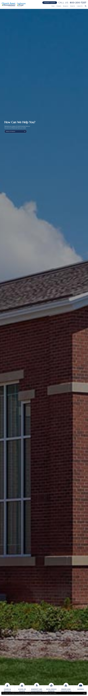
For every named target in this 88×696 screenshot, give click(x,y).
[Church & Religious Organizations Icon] (7, 686)
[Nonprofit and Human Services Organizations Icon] (36, 686)
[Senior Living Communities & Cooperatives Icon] (66, 686)
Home (53, 6)
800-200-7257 (78, 2)
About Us (72, 6)
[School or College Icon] (22, 686)
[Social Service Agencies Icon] (51, 686)
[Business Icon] (80, 686)
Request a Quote (49, 2)
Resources (65, 6)
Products (59, 6)
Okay (84, 693)
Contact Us (79, 6)
